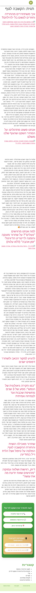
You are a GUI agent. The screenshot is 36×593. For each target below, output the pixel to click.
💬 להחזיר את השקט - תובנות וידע (18, 545)
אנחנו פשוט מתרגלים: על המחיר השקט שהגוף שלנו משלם (19, 133)
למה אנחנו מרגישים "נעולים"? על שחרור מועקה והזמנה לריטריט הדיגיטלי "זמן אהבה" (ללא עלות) (18, 236)
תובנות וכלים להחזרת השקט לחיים (19, 571)
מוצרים (28, 575)
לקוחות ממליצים (25, 578)
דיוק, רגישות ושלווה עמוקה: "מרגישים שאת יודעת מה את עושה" (18, 473)
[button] (2, 2)
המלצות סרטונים (25, 580)
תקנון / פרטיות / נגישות (23, 569)
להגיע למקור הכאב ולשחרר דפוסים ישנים (18, 360)
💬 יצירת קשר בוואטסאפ (18, 520)
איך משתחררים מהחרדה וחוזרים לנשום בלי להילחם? (18, 15)
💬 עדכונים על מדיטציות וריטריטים (18, 550)
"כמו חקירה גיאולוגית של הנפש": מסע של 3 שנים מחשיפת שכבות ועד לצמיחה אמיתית (20, 391)
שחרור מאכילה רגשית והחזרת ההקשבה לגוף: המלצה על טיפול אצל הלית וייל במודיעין (18, 449)
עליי (29, 573)
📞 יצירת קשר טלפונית (18, 514)
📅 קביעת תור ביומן (18, 526)
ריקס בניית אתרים (18, 588)
